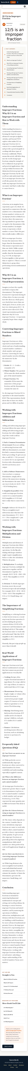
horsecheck (5, 2)
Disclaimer (21, 1065)
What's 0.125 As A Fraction (10, 979)
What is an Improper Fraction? (14, 60)
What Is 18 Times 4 (8, 982)
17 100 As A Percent (9, 990)
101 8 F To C (6, 1018)
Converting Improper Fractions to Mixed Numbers (15, 69)
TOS (17, 1067)
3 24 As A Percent (8, 993)
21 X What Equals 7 (8, 1007)
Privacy (12, 1067)
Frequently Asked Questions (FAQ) (15, 92)
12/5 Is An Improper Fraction (13, 1030)
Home (5, 1065)
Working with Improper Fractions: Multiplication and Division (15, 78)
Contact (15, 1065)
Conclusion (9, 95)
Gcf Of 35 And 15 (8, 1011)
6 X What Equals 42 (9, 1021)
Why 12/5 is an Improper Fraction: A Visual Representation (15, 64)
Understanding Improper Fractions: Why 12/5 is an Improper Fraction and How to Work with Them (15, 54)
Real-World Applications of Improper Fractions (13, 88)
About (10, 1065)
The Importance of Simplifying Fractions (14, 83)
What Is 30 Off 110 (8, 1014)
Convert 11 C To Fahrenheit (11, 986)
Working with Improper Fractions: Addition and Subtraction (15, 73)
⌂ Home (13, 2)
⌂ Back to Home (8, 1046)
